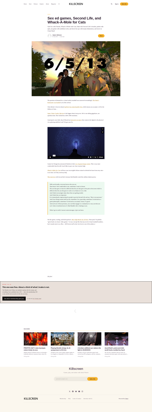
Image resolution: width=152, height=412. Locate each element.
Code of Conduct (77, 398)
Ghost (126, 398)
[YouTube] (79, 391)
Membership (63, 398)
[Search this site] (111, 4)
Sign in (116, 4)
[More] (59, 4)
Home (25, 4)
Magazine (53, 4)
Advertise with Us (87, 398)
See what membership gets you (14, 298)
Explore (42, 4)
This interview (51, 177)
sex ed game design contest (82, 164)
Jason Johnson (57, 35)
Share (101, 35)
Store (30, 4)
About (47, 4)
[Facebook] (73, 391)
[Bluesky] (76, 391)
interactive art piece (76, 120)
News (49, 14)
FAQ (69, 398)
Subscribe (124, 4)
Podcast (36, 4)
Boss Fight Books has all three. (80, 219)
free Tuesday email (37, 298)
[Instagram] (82, 391)
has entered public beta (73, 107)
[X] (69, 391)
